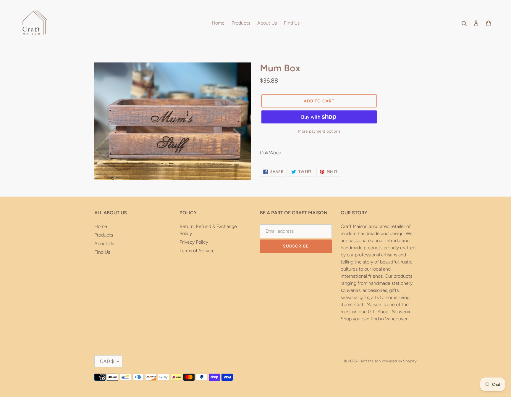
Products (103, 235)
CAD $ (107, 361)
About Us (104, 243)
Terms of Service (197, 250)
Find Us (102, 252)
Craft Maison (369, 361)
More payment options (319, 131)
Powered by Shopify (399, 361)
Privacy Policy (194, 242)
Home (100, 226)
